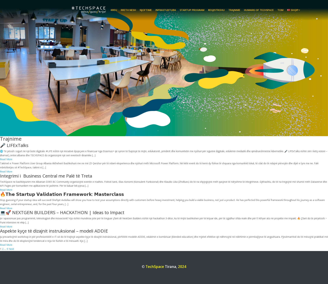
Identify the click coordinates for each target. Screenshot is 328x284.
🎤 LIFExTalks (14, 145)
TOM (280, 10)
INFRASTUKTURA (165, 10)
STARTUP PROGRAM (192, 10)
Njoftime (146, 10)
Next (11, 249)
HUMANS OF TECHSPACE (259, 10)
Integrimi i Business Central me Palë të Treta (46, 176)
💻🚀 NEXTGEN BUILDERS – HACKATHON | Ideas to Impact (62, 212)
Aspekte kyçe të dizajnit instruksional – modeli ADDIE (54, 231)
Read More (6, 159)
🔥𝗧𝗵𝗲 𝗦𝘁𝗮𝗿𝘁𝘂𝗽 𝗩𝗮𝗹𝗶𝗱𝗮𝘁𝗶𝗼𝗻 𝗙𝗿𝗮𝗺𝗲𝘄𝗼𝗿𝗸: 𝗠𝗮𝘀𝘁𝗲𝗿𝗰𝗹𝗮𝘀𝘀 (62, 194)
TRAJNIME (234, 10)
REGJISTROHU (216, 10)
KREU (114, 10)
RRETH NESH (128, 10)
